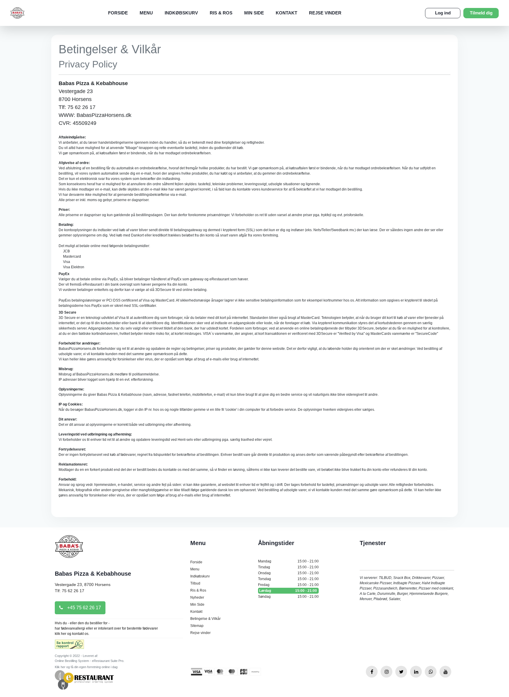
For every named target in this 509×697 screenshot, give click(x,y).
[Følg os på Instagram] (386, 672)
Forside (118, 12)
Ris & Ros (221, 12)
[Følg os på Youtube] (445, 672)
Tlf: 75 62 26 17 (69, 590)
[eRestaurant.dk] (84, 679)
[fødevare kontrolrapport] (69, 646)
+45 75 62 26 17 (83, 607)
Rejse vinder (325, 12)
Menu (146, 12)
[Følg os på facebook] (372, 672)
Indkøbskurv (181, 12)
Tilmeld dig (481, 12)
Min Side (254, 12)
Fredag (288, 585)
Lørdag (288, 591)
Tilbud (195, 583)
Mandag (288, 561)
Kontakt (286, 12)
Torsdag (288, 579)
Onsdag (288, 573)
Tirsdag (288, 567)
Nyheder (197, 597)
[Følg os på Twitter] (401, 672)
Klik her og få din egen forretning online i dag (86, 667)
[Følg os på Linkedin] (416, 672)
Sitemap (197, 626)
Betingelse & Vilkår (205, 619)
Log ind (443, 12)
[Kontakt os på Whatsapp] (431, 672)
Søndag (288, 597)
